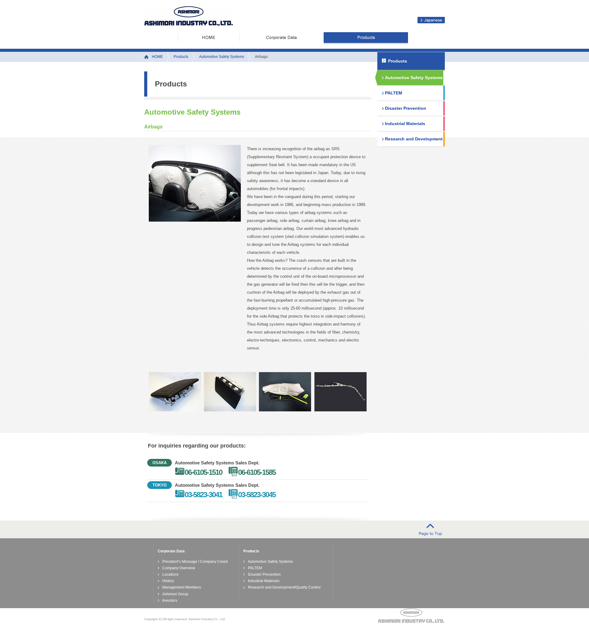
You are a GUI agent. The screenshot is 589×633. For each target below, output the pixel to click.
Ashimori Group (175, 594)
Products (366, 38)
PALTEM (393, 92)
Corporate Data (281, 38)
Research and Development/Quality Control (284, 587)
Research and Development (414, 138)
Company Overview (178, 568)
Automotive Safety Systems (221, 57)
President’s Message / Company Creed (195, 561)
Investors (169, 600)
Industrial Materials (405, 123)
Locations (170, 574)
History (168, 581)
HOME (208, 38)
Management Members (181, 587)
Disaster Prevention (405, 108)
